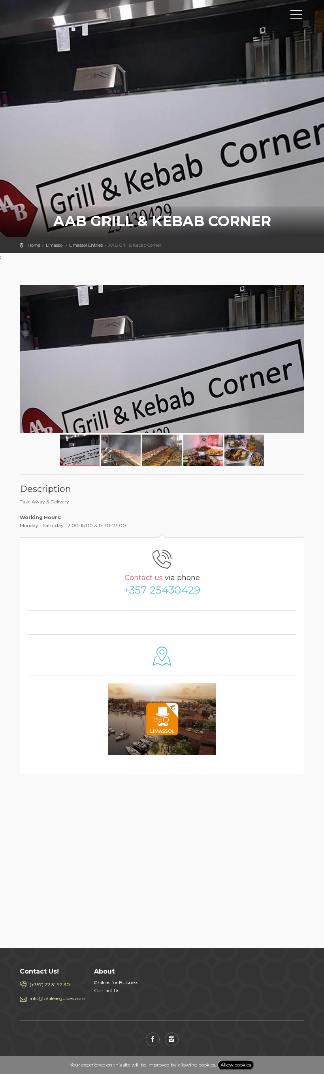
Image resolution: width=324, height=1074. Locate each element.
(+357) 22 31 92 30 (50, 984)
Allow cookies (235, 1065)
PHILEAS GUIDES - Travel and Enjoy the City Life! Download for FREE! (55, 14)
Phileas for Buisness (116, 982)
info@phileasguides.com (56, 998)
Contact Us (106, 990)
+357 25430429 (162, 590)
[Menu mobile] (296, 16)
